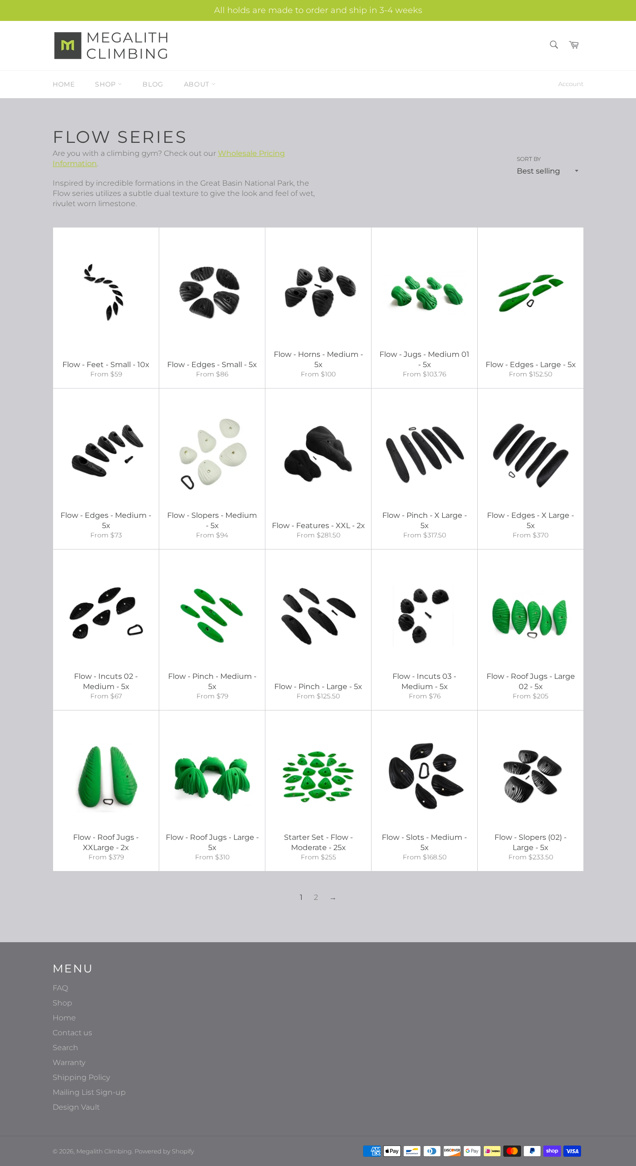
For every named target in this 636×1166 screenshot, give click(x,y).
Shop (106, 84)
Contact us (72, 1032)
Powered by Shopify (164, 1151)
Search (65, 1047)
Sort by (529, 158)
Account (570, 83)
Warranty (69, 1062)
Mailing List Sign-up (89, 1092)
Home (63, 84)
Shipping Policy (81, 1077)
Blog (152, 84)
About (198, 84)
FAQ (60, 988)
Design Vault (76, 1107)
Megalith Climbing (104, 1151)
